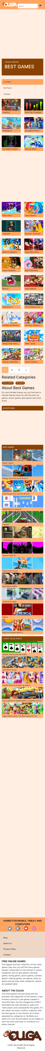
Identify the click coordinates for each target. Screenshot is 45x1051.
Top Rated (6, 94)
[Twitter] (10, 928)
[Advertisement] (22, 33)
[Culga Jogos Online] (22, 1035)
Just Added (7, 82)
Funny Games (8, 383)
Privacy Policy (9, 949)
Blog (5, 938)
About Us (7, 943)
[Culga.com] (9, 4)
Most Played (7, 88)
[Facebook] (18, 928)
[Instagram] (34, 928)
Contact (6, 955)
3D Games (20, 383)
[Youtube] (26, 928)
